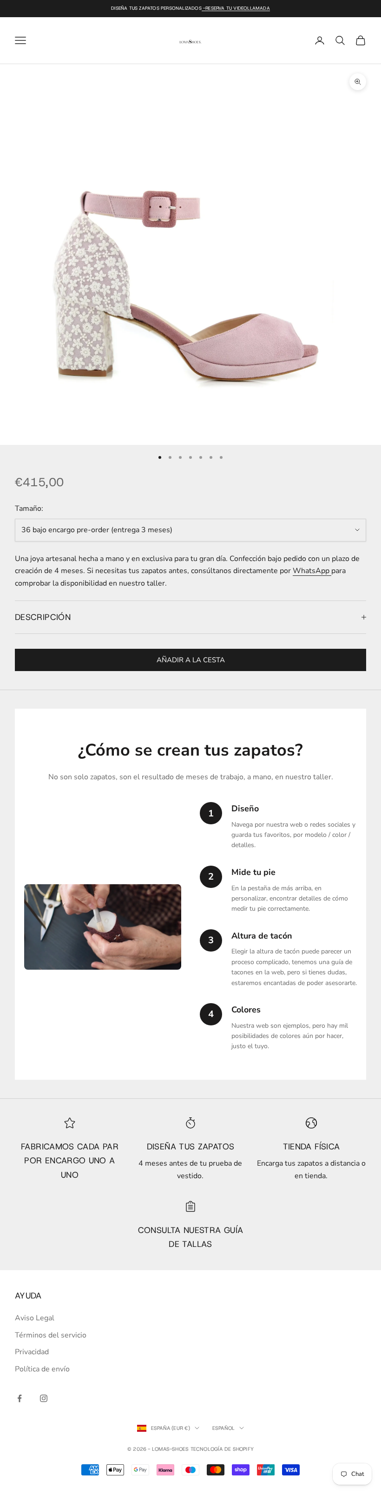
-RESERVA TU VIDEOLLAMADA (236, 8)
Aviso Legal (34, 1318)
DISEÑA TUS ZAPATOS (190, 1146)
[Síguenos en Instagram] (43, 1398)
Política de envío (42, 1369)
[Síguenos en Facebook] (19, 1398)
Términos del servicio (50, 1335)
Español (223, 1428)
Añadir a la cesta (191, 660)
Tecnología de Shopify (222, 1449)
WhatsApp (312, 571)
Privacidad (32, 1352)
